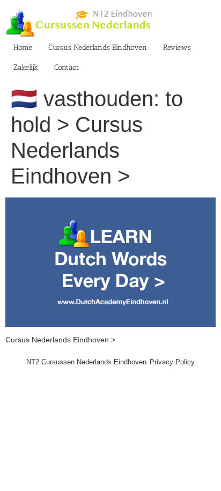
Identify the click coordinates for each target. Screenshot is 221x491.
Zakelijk (25, 67)
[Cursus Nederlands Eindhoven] (110, 203)
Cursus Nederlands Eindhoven (97, 47)
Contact (66, 67)
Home (22, 47)
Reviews (177, 47)
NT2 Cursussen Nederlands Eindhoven (86, 362)
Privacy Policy (172, 362)
